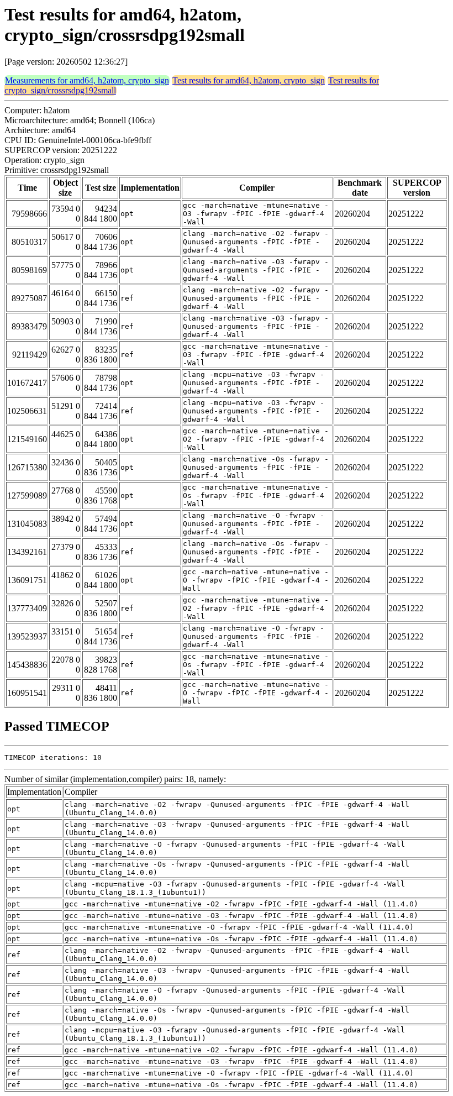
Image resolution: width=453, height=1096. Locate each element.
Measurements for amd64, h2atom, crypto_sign (87, 80)
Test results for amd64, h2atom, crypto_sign (248, 80)
